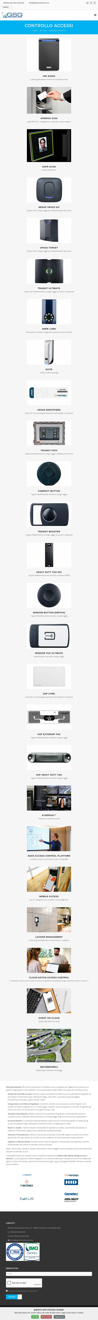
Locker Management (49, 937)
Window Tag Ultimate (49, 653)
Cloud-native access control (49, 977)
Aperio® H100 (49, 118)
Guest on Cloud (49, 1018)
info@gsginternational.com (21, 1240)
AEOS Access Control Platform (49, 856)
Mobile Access (49, 896)
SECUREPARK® (49, 1067)
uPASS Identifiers (49, 410)
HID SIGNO (49, 76)
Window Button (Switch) (49, 612)
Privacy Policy (32, 1291)
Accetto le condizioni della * (23, 1291)
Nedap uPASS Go (49, 207)
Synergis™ (49, 815)
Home (35, 31)
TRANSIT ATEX (49, 450)
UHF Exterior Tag (49, 734)
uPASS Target (49, 248)
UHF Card (49, 694)
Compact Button (49, 491)
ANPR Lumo (49, 329)
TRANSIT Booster (49, 531)
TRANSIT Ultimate (49, 288)
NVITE (49, 369)
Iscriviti (11, 1297)
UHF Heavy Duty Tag (49, 775)
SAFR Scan (49, 167)
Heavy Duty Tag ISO (49, 572)
